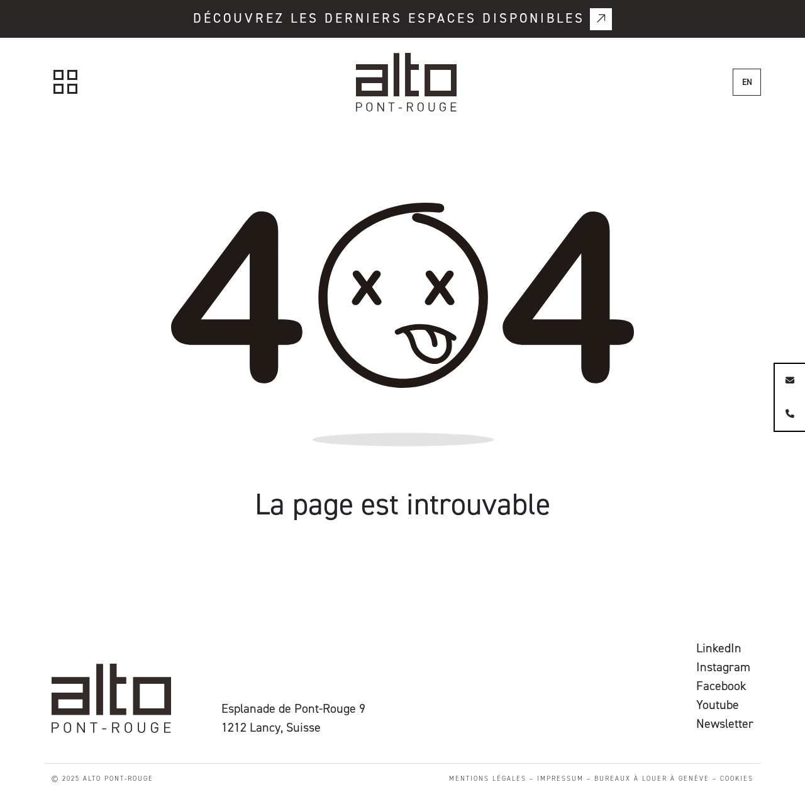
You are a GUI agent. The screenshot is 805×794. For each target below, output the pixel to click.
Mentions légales (487, 778)
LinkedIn (718, 648)
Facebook (721, 686)
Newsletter (724, 723)
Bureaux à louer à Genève (651, 778)
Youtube (717, 704)
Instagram (723, 667)
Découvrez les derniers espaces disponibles (389, 18)
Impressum (560, 778)
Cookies (736, 778)
